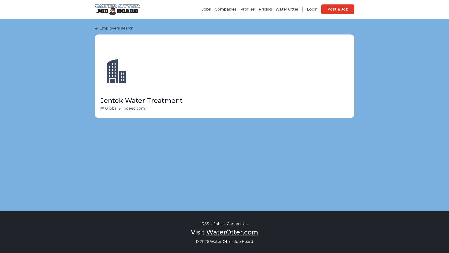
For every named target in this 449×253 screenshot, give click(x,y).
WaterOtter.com (232, 232)
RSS (205, 224)
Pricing (265, 9)
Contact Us (237, 224)
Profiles (247, 9)
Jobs (206, 9)
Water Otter (286, 9)
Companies (226, 9)
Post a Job (337, 9)
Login (312, 9)
